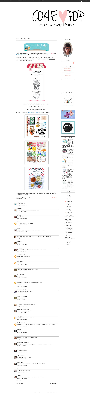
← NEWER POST (19, 383)
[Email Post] (30, 197)
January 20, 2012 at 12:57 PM (22, 270)
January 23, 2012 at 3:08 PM (22, 365)
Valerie (18, 368)
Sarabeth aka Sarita (20, 281)
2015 (68, 193)
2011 (68, 241)
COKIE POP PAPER (42, 392)
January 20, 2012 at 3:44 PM (22, 286)
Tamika (18, 208)
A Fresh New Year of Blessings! (69, 238)
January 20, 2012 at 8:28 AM (22, 211)
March (68, 210)
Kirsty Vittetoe (19, 355)
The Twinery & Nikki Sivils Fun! (70, 160)
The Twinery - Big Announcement (69, 229)
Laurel (18, 202)
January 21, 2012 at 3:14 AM (22, 332)
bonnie (18, 248)
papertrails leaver (20, 349)
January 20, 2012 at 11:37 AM (22, 264)
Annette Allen (19, 303)
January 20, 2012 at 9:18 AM (22, 218)
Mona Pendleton (20, 322)
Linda (18, 235)
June (68, 206)
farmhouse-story (20, 254)
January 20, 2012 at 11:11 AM (22, 257)
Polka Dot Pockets (69, 222)
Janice (18, 241)
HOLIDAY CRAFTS (68, 72)
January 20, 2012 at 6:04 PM (22, 312)
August (68, 202)
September (68, 201)
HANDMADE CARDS (67, 70)
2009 (68, 244)
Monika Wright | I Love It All (22, 309)
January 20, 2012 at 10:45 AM (22, 244)
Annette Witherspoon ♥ (21, 296)
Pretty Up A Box (69, 215)
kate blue (19, 362)
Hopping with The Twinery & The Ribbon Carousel (70, 150)
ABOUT (11, 1)
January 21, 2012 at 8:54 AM (22, 339)
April (68, 209)
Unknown (19, 261)
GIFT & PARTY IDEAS (22, 1)
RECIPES (41, 1)
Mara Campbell (20, 274)
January (68, 213)
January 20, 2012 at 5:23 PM (22, 306)
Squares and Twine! (69, 219)
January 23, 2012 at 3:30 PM (22, 371)
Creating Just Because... (69, 235)
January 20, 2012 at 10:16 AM (22, 231)
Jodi (17, 267)
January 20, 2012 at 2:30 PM (22, 277)
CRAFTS (33, 1)
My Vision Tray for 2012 (69, 237)
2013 (68, 197)
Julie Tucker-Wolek (20, 289)
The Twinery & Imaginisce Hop (70, 181)
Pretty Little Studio (23, 198)
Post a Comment (19, 380)
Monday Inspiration (69, 227)
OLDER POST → (53, 383)
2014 (68, 195)
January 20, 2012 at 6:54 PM (22, 319)
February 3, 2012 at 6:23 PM (22, 378)
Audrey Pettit (19, 335)
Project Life (68, 73)
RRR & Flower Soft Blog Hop (70, 170)
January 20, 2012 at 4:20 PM (22, 292)
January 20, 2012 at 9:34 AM (22, 224)
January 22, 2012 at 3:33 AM (22, 352)
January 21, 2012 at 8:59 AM (22, 345)
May (68, 207)
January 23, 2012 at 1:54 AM (22, 358)
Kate (18, 375)
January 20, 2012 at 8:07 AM (22, 205)
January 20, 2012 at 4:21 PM (22, 299)
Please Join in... (69, 234)
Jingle (18, 215)
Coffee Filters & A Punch (69, 225)
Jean (18, 228)
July (68, 204)
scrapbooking (67, 75)
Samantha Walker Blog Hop (69, 231)
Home (4, 1)
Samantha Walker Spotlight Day (69, 217)
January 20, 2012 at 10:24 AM (22, 238)
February (68, 212)
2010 (68, 242)
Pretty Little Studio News (68, 223)
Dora (18, 329)
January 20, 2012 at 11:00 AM (22, 251)
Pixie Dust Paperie (69, 232)
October (68, 199)
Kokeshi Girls (68, 220)
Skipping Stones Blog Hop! (70, 140)
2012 (68, 198)
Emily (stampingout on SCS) (22, 342)
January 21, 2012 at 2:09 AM (22, 325)
